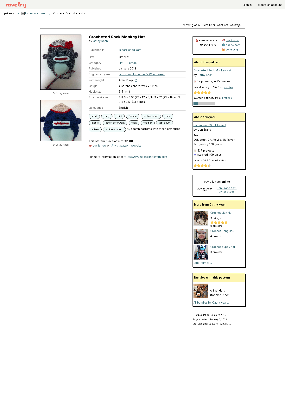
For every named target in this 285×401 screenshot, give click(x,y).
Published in (96, 49)
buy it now (99, 145)
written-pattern (114, 129)
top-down (164, 122)
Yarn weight (96, 80)
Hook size (95, 91)
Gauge (93, 86)
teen (134, 122)
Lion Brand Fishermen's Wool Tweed (142, 74)
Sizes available (98, 97)
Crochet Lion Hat (221, 212)
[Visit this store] (204, 189)
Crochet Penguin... (222, 231)
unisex (95, 129)
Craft (92, 57)
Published (95, 68)
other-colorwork (115, 122)
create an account (270, 4)
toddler (147, 122)
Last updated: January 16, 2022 (212, 323)
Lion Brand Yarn (227, 188)
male (168, 116)
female (133, 116)
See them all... (202, 262)
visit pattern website (128, 145)
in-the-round (150, 116)
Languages (96, 107)
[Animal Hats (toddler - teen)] (200, 297)
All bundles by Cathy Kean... (211, 302)
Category (95, 62)
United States (226, 191)
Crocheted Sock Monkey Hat (212, 70)
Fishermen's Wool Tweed (209, 125)
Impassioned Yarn (35, 13)
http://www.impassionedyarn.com (145, 156)
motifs (95, 122)
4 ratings (226, 97)
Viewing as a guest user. (212, 25)
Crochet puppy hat (222, 246)
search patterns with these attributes (155, 128)
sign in (248, 4)
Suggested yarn (99, 74)
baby (107, 116)
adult (94, 116)
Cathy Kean (100, 41)
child (119, 116)
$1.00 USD (208, 45)
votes (228, 87)
